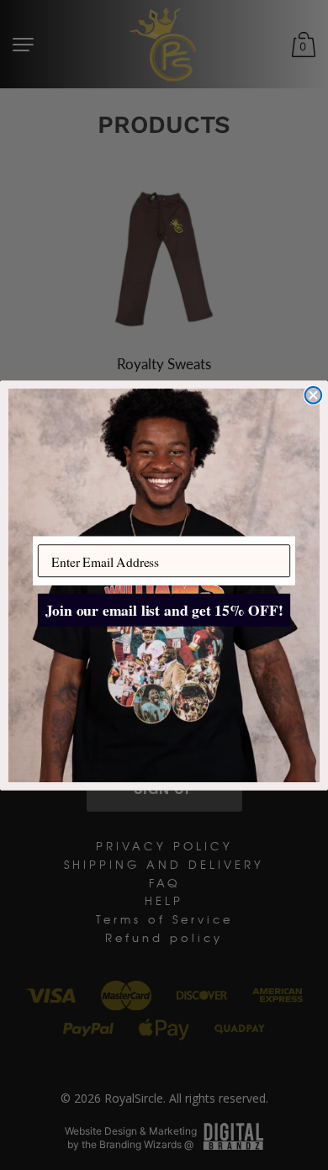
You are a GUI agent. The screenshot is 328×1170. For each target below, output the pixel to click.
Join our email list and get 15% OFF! (164, 609)
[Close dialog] (313, 395)
